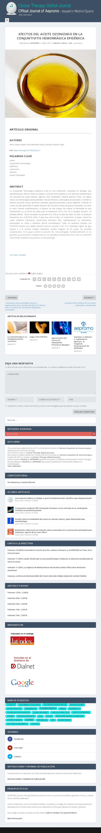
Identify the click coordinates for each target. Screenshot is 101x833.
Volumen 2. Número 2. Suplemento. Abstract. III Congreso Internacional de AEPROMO (83, 342)
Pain (53, 720)
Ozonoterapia (48, 708)
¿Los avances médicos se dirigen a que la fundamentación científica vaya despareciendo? (53, 498)
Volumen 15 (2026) (31, 501)
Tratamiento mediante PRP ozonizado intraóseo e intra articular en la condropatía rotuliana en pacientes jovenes (51, 509)
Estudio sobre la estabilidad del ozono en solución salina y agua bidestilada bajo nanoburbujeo (50, 520)
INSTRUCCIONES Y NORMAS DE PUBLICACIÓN (26, 779)
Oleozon (35, 724)
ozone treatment (41, 712)
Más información (15, 818)
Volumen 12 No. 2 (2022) (18, 592)
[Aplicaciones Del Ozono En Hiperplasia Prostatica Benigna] (61, 328)
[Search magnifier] (94, 434)
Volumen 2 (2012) (60, 43)
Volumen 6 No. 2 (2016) (17, 604)
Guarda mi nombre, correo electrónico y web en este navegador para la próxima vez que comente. (47, 406)
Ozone (10, 716)
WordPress (50, 830)
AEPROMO (35, 43)
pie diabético (74, 708)
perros (62, 708)
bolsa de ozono (77, 705)
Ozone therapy (14, 720)
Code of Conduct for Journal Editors (61, 813)
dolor (49, 716)
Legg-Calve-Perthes (38, 337)
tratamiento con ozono (29, 705)
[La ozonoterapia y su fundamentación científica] (17, 327)
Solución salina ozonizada (69, 716)
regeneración (30, 708)
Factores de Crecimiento (17, 724)
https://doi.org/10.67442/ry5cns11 (27, 150)
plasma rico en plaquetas (18, 712)
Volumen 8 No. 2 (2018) (17, 598)
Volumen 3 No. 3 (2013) (17, 615)
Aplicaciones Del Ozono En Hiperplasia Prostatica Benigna (60, 341)
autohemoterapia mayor (55, 705)
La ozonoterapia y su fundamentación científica (17, 339)
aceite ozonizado (81, 712)
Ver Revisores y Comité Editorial (21, 482)
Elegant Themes (23, 830)
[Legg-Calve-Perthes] (39, 327)
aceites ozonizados (26, 716)
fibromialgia (42, 720)
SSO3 (40, 716)
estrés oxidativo (14, 708)
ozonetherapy (64, 720)
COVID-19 (11, 705)
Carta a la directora (60, 712)
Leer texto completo (18, 255)
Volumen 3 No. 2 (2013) (17, 609)
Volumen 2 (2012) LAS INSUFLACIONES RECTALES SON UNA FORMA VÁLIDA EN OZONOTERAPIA (47, 576)
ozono (29, 719)
